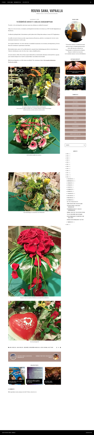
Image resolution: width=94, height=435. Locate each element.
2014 (67, 224)
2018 (67, 170)
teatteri (75, 110)
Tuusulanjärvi (75, 126)
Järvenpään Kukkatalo (34, 347)
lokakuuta (70, 183)
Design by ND (89, 432)
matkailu (75, 114)
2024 (67, 158)
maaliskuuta (70, 197)
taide (75, 122)
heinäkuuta (70, 189)
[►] (65, 153)
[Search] (84, 145)
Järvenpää (26, 347)
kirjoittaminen (75, 118)
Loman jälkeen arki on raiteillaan (74, 203)
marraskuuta (70, 180)
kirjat (75, 138)
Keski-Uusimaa (44, 347)
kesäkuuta (70, 191)
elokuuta (69, 187)
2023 (67, 160)
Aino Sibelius (12, 347)
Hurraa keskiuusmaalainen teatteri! (75, 219)
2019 (67, 168)
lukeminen (75, 130)
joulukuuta (70, 178)
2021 (67, 164)
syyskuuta (69, 185)
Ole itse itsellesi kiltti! (72, 201)
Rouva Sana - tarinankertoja (14, 2)
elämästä (75, 98)
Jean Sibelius (20, 347)
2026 (67, 153)
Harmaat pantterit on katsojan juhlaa (76, 212)
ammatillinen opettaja (75, 134)
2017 (67, 172)
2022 (67, 162)
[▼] (66, 199)
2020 (67, 166)
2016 (67, 174)
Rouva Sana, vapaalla (47, 10)
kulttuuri (50, 347)
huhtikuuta (70, 195)
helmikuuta (70, 199)
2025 (67, 155)
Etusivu (4, 2)
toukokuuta (70, 193)
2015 (67, 176)
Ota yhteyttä (26, 2)
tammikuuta (70, 222)
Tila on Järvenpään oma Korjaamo (74, 214)
